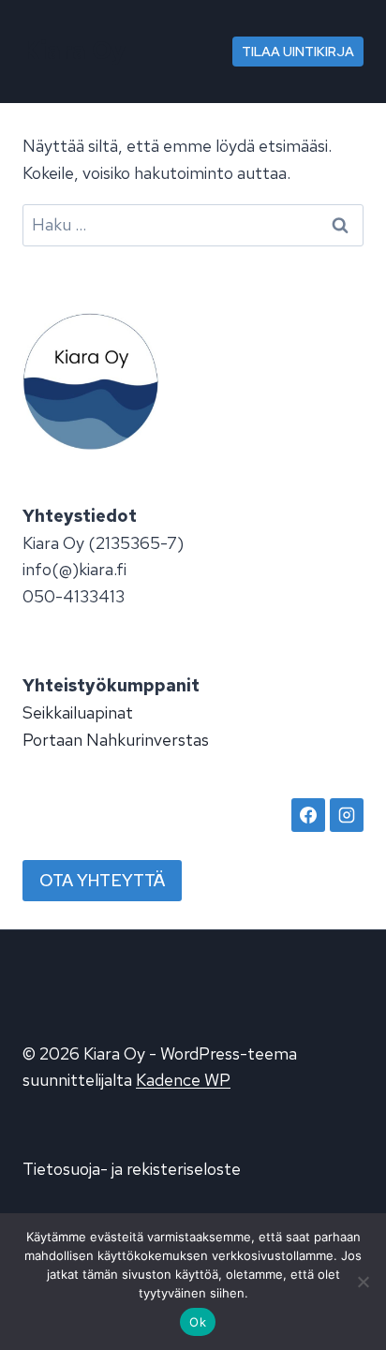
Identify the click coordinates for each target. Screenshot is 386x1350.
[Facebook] (308, 815)
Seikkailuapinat (77, 712)
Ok (197, 1321)
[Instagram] (347, 815)
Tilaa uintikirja (298, 51)
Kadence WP (183, 1079)
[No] (362, 1281)
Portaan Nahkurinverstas (115, 739)
